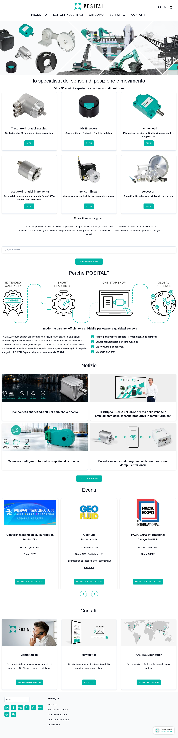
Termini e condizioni (57, 714)
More (149, 206)
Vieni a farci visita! (149, 682)
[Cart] (170, 7)
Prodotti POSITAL (89, 261)
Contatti (138, 14)
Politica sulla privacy (58, 709)
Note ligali (53, 704)
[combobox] (91, 250)
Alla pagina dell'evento (30, 582)
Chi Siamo (96, 14)
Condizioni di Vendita (58, 719)
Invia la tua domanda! (29, 682)
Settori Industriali (68, 14)
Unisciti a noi (54, 724)
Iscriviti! (89, 682)
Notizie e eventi (89, 478)
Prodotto (39, 14)
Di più (29, 143)
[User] (159, 7)
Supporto (117, 14)
